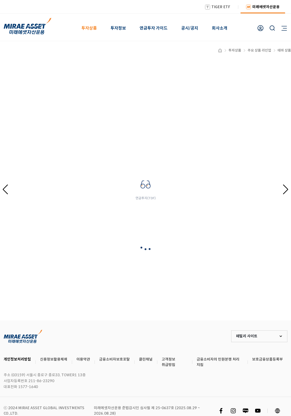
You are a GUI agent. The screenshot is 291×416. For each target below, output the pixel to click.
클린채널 (146, 359)
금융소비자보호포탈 (114, 359)
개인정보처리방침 (17, 359)
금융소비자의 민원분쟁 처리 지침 (218, 362)
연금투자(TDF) (145, 198)
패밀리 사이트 (246, 336)
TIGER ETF (220, 7)
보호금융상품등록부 (267, 359)
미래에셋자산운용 (266, 7)
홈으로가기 (220, 50)
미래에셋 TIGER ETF (23, 336)
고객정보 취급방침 (168, 362)
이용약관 (83, 359)
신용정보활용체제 (53, 359)
